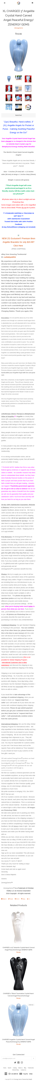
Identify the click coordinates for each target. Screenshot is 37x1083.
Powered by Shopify (27, 1079)
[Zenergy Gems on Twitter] (15, 1063)
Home (4, 1067)
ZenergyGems (18, 28)
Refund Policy (15, 1070)
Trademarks (31, 1067)
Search (9, 1067)
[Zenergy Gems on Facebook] (18, 1063)
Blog (25, 1067)
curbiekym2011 (10, 257)
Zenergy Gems (18, 1079)
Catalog (15, 1067)
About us (20, 1067)
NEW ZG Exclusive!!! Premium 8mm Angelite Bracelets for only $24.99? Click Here (18, 242)
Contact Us (23, 1070)
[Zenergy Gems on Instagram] (22, 1063)
